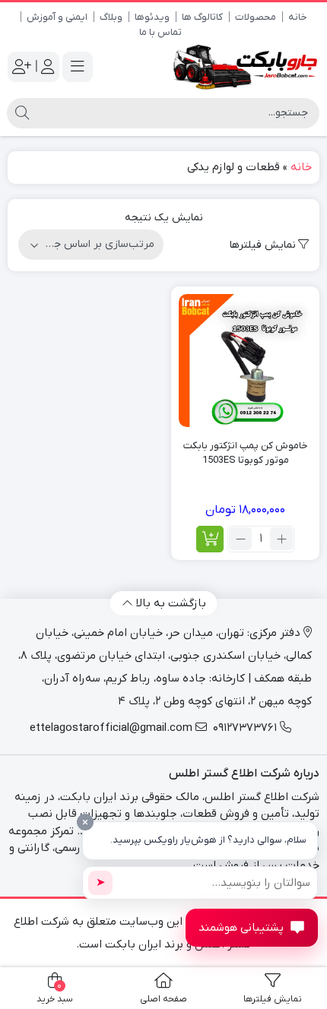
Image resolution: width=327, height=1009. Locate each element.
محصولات (255, 17)
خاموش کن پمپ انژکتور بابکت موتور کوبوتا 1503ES (245, 453)
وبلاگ (111, 17)
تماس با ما (160, 32)
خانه (297, 17)
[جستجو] (22, 113)
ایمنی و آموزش (57, 17)
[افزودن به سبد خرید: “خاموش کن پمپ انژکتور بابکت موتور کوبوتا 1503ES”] (210, 539)
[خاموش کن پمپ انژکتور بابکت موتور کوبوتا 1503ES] (245, 360)
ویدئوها (152, 17)
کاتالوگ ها (202, 17)
